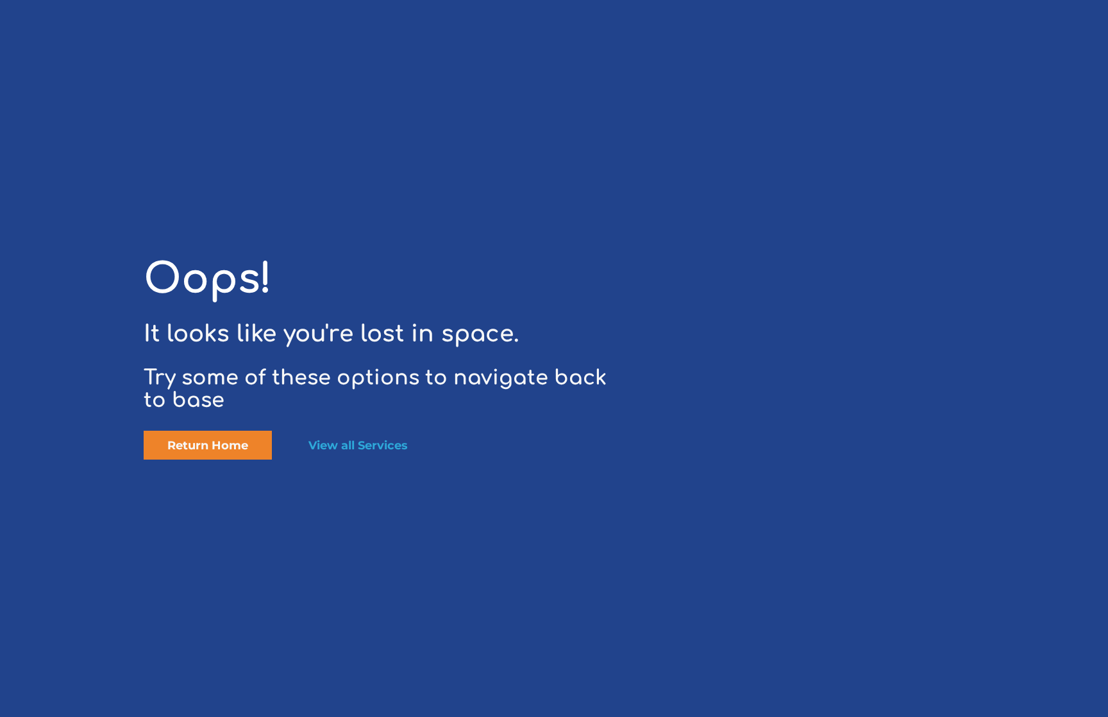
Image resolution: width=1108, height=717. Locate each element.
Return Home (207, 445)
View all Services (358, 445)
